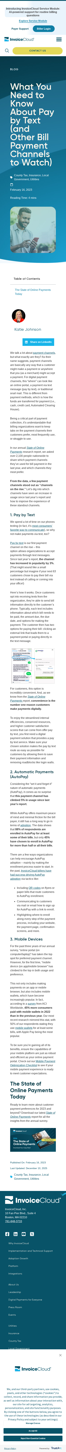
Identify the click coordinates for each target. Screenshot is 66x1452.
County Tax (21, 175)
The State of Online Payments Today (33, 291)
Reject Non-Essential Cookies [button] (33, 1438)
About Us (13, 1284)
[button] (60, 1355)
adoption (25, 825)
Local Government (19, 1348)
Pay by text (16, 543)
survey (32, 1003)
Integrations (15, 1273)
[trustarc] (56, 1448)
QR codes (35, 887)
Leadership (14, 1292)
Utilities (34, 179)
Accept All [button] (33, 1430)
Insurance (35, 175)
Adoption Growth (18, 1258)
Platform (13, 1266)
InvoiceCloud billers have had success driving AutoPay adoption (30, 874)
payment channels (44, 352)
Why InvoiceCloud (18, 1243)
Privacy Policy (10, 1448)
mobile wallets (23, 1028)
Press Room (15, 1307)
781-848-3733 (13, 1221)
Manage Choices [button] (33, 1423)
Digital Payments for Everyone (25, 1299)
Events (12, 1314)
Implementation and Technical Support (30, 1251)
